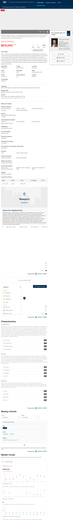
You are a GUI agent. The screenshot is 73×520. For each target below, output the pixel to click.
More (60, 4)
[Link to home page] (5, 3)
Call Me (61, 54)
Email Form (61, 57)
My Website (61, 61)
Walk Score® (27, 280)
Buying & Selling (51, 4)
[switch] (40, 32)
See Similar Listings (37, 50)
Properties (41, 4)
